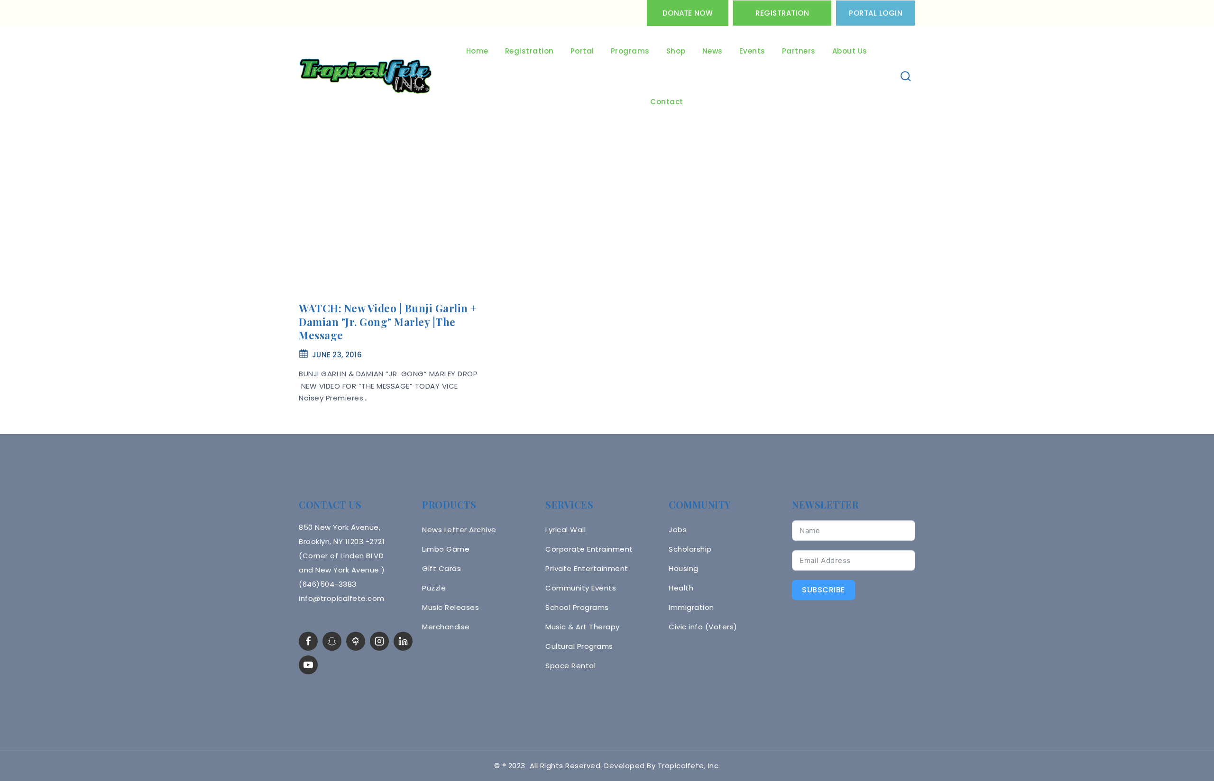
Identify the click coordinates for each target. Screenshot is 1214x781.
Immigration (691, 607)
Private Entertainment (586, 568)
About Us (849, 51)
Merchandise (446, 627)
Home (477, 51)
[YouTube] (308, 664)
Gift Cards (441, 568)
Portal (582, 51)
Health (681, 588)
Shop (676, 51)
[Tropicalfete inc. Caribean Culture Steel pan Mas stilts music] (365, 76)
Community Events (580, 588)
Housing (684, 568)
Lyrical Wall (565, 530)
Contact (666, 102)
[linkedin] (403, 641)
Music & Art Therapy (582, 627)
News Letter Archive (459, 530)
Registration (782, 13)
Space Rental (570, 666)
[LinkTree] (355, 641)
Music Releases (450, 607)
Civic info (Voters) (703, 627)
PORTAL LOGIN (875, 13)
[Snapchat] (331, 641)
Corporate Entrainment (589, 549)
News (712, 51)
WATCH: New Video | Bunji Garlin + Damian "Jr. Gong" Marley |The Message (388, 321)
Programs (630, 51)
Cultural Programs (579, 646)
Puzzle (434, 588)
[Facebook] (308, 641)
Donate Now (687, 13)
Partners (799, 51)
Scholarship (690, 549)
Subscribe (823, 589)
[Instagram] (379, 641)
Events (752, 51)
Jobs (678, 530)
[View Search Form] (906, 76)
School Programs (577, 607)
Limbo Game (445, 549)
